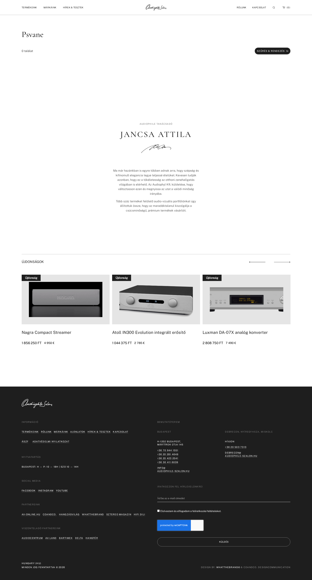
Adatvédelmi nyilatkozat (50, 441)
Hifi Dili (139, 514)
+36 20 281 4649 (168, 454)
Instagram (45, 490)
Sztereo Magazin (118, 514)
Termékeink (30, 431)
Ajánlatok (77, 431)
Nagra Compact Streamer (46, 332)
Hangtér (92, 538)
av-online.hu (31, 514)
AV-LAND (51, 538)
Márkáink (61, 431)
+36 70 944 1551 (167, 450)
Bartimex (66, 538)
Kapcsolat (259, 7)
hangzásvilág (69, 514)
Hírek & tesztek (99, 431)
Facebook (29, 490)
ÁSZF (25, 441)
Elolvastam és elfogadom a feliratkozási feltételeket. (190, 511)
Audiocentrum (32, 538)
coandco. (50, 514)
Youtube (62, 490)
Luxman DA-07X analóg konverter (235, 332)
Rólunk (46, 431)
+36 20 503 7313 (235, 447)
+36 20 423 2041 (167, 458)
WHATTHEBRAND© (228, 567)
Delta (79, 538)
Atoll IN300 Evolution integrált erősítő (149, 332)
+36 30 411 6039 (167, 462)
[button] (29, 7)
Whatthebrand (93, 514)
